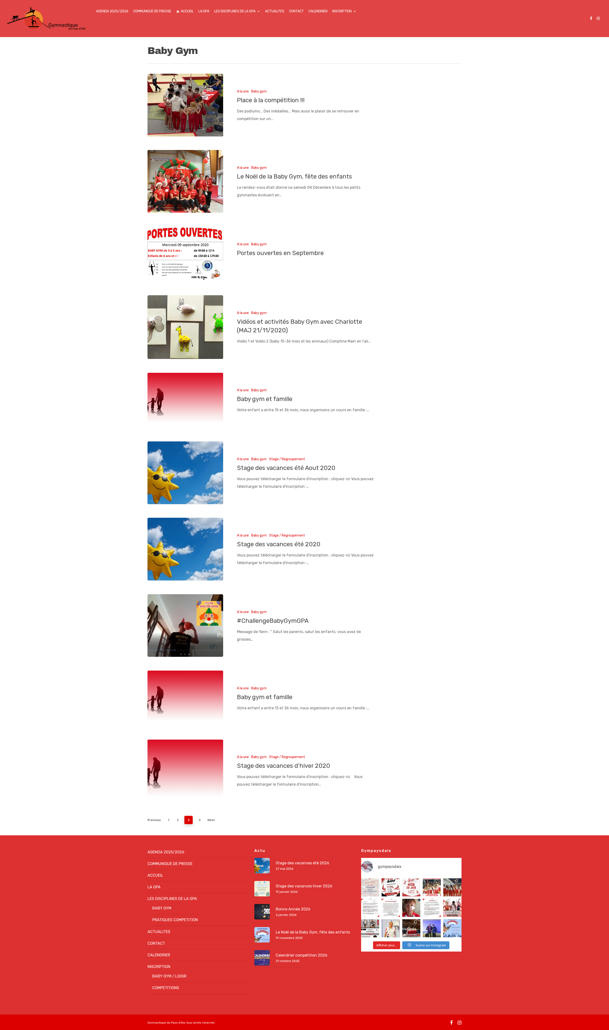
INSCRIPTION (342, 11)
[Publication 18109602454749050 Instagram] (370, 928)
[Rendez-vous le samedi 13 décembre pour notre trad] (452, 928)
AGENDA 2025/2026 (112, 11)
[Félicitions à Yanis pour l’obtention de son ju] (432, 928)
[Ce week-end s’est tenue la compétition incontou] (411, 928)
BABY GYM (161, 908)
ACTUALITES (274, 11)
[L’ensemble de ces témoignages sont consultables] (391, 908)
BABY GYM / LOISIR (169, 976)
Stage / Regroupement (287, 459)
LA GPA (203, 11)
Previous (154, 820)
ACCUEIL (187, 11)
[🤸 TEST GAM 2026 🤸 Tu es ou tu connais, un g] (391, 887)
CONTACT (296, 11)
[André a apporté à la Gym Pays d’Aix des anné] (391, 928)
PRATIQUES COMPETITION (175, 920)
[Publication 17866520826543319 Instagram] (370, 908)
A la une (243, 91)
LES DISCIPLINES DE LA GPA (234, 11)
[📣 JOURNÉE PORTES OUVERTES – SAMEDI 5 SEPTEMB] (370, 887)
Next (211, 820)
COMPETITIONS (165, 988)
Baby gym (259, 91)
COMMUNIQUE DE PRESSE (152, 11)
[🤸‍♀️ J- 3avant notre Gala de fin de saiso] (411, 887)
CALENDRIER (318, 11)
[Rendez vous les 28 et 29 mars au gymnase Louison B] (452, 908)
